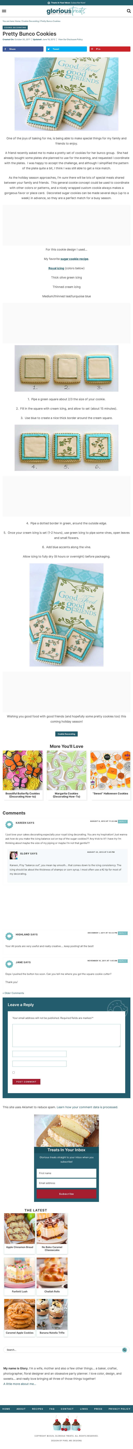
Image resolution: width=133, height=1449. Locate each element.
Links (84, 1409)
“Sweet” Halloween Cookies (110, 793)
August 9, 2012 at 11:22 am (103, 821)
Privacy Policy (120, 1409)
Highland (23, 934)
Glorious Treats (66, 11)
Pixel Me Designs (72, 1440)
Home (6, 1409)
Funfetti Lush (19, 1291)
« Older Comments (13, 993)
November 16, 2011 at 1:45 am (102, 961)
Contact (67, 1409)
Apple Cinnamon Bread (19, 1247)
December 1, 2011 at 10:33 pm (102, 933)
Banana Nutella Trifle (52, 1332)
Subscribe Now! (68, 2)
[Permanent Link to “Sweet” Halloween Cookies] (110, 788)
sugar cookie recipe (74, 259)
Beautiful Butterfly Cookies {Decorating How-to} (23, 795)
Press (98, 1409)
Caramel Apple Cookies (19, 1332)
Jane (19, 962)
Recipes (37, 1409)
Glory (25, 853)
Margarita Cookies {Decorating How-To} (66, 795)
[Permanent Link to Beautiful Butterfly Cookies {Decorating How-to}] (22, 788)
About (21, 1409)
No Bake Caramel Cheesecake (52, 1249)
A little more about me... (19, 1384)
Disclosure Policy (75, 39)
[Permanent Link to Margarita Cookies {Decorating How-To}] (66, 788)
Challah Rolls (52, 1291)
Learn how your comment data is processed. (87, 1107)
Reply (122, 821)
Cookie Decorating (15, 27)
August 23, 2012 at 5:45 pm (101, 852)
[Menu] (4, 11)
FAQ (52, 1409)
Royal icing (56, 268)
